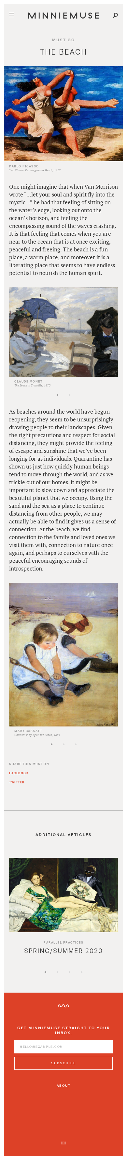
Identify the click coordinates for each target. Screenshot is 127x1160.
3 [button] (87, 750)
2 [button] (80, 400)
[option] (63, 337)
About (64, 1085)
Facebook (19, 773)
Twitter (17, 782)
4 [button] (93, 978)
